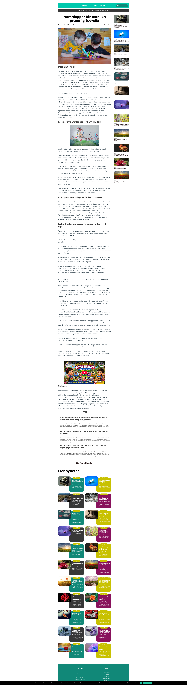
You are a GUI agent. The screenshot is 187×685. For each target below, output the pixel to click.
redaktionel (107, 25)
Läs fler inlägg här (84, 463)
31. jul (76, 494)
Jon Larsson (74, 25)
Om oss (90, 10)
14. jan (76, 627)
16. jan (76, 577)
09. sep (104, 477)
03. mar (76, 477)
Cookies (96, 10)
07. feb (76, 511)
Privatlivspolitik (147, 682)
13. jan (103, 644)
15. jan (103, 594)
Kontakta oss (104, 10)
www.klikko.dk (82, 679)
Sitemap (106, 680)
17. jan (103, 544)
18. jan (76, 527)
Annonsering (83, 10)
